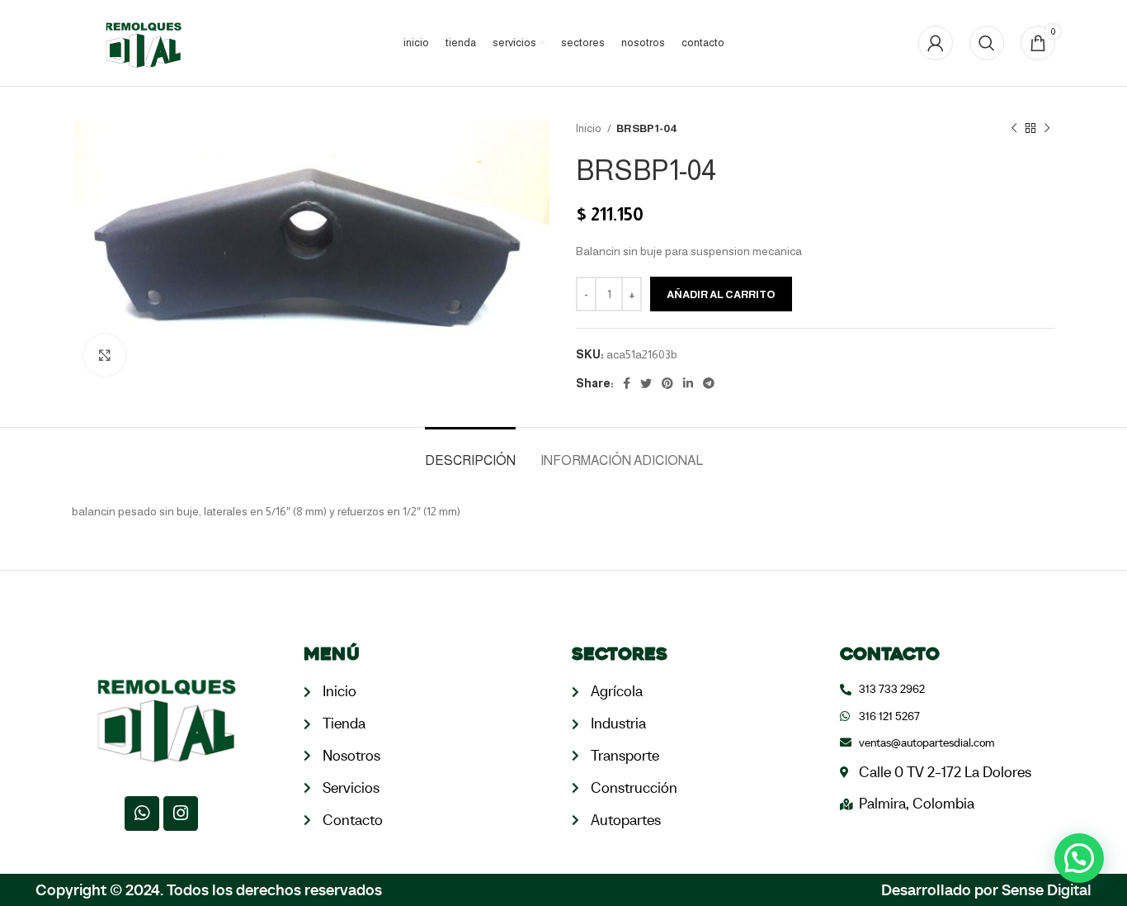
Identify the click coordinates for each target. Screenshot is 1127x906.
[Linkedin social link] (688, 383)
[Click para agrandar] (104, 355)
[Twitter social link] (646, 383)
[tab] (470, 452)
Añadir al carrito (721, 294)
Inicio (589, 128)
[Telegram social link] (708, 383)
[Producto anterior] (1014, 129)
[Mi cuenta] (935, 42)
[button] (1079, 858)
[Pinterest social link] (667, 383)
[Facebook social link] (626, 383)
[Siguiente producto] (1047, 129)
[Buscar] (986, 42)
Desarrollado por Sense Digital (986, 889)
